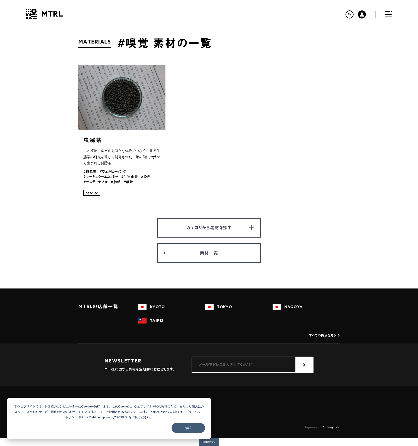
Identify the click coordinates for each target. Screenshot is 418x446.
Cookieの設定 (209, 442)
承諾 (188, 428)
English (333, 427)
